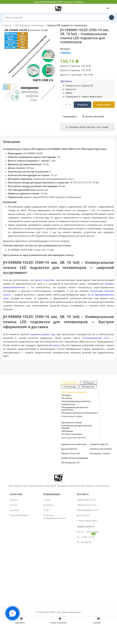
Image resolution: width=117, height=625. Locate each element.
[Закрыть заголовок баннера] (113, 2)
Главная (7, 25)
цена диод (54, 345)
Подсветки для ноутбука (101, 449)
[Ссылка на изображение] (58, 477)
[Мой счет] (113, 8)
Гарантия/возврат (19, 515)
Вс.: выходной (84, 542)
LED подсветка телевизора (30, 25)
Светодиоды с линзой (100, 453)
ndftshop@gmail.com (87, 510)
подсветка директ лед (42, 334)
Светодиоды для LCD (70, 463)
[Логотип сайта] (58, 8)
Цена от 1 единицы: (71, 74)
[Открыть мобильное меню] (3, 8)
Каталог (14, 500)
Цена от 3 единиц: (70, 66)
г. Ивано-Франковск (86, 520)
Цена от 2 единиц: (70, 70)
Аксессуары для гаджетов (73, 437)
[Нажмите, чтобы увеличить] (8, 77)
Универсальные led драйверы (74, 458)
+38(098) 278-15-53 (86, 505)
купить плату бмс (44, 280)
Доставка (14, 510)
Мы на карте (83, 515)
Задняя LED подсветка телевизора (67, 25)
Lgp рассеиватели (69, 449)
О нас (46, 510)
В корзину (82, 105)
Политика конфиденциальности (54, 516)
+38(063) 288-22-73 (86, 500)
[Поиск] (111, 17)
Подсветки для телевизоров (73, 444)
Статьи (47, 500)
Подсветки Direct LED (70, 453)
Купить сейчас (103, 105)
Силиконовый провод (71, 416)
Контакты (48, 505)
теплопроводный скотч (96, 338)
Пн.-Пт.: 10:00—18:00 (88, 532)
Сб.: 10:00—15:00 (86, 536)
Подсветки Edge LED (99, 444)
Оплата (13, 505)
